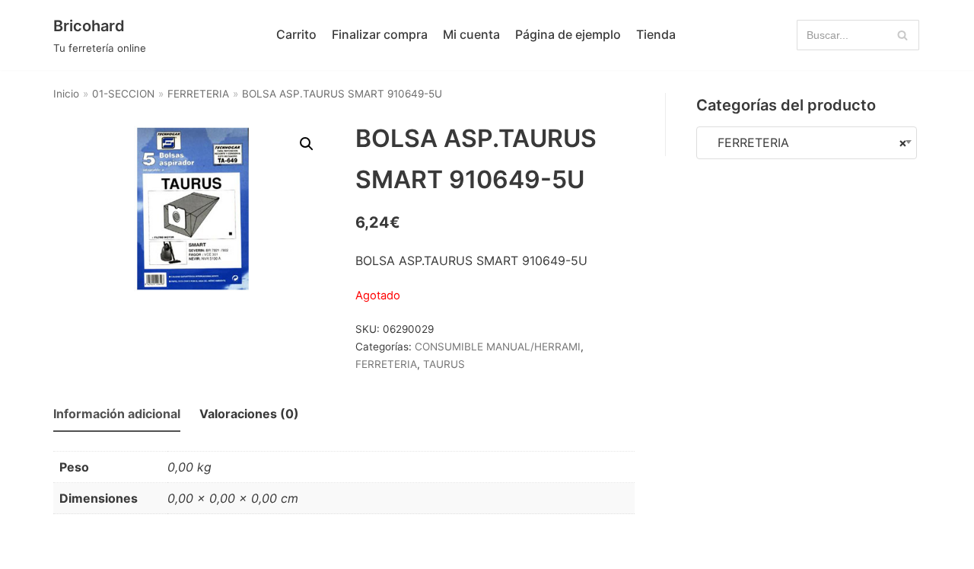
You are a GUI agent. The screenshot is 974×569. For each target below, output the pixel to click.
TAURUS (444, 364)
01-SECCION (123, 94)
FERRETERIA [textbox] (806, 142)
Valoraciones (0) (249, 413)
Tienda (656, 34)
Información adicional (116, 413)
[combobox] (806, 142)
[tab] (116, 415)
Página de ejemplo (568, 34)
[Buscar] (902, 35)
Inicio (66, 94)
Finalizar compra (380, 34)
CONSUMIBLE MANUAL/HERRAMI (498, 346)
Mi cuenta (471, 34)
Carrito (296, 34)
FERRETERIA (198, 94)
